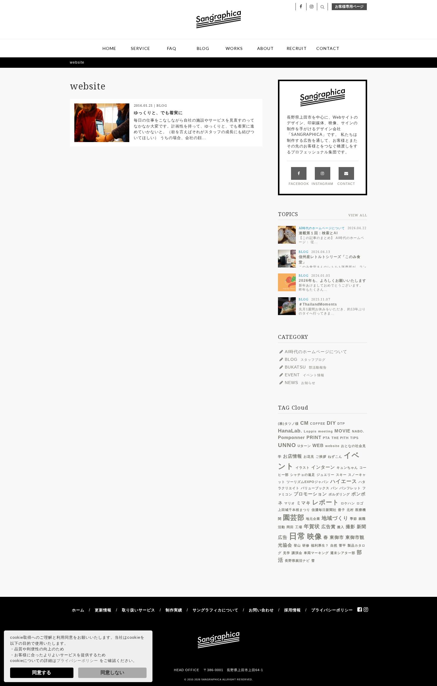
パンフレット (350, 488)
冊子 (341, 510)
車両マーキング (316, 553)
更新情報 (103, 610)
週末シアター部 (342, 553)
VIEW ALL (357, 215)
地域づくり (335, 518)
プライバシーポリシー (77, 660)
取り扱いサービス (138, 610)
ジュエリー (325, 474)
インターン (323, 467)
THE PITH (340, 438)
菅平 (342, 545)
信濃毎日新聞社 (324, 510)
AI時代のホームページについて (316, 351)
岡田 (290, 527)
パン (334, 488)
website (332, 446)
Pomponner (291, 437)
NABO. (358, 431)
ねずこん (335, 456)
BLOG (203, 48)
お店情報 (292, 456)
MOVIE (342, 431)
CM (304, 423)
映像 (314, 536)
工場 (298, 527)
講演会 (297, 553)
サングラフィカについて (215, 610)
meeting (325, 431)
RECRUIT (297, 48)
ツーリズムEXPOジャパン (308, 482)
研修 (305, 545)
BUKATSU (306, 367)
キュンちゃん (347, 467)
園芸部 (293, 517)
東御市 (337, 537)
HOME (109, 48)
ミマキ (303, 503)
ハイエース (343, 481)
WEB (318, 445)
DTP (341, 423)
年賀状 (312, 526)
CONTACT (327, 48)
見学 (286, 553)
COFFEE (317, 423)
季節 (353, 518)
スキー (341, 474)
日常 (297, 536)
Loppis (310, 431)
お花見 (309, 456)
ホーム (78, 610)
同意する (41, 672)
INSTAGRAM (322, 183)
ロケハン (348, 503)
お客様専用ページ (349, 6)
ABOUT (265, 48)
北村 (350, 510)
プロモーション (310, 494)
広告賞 (328, 526)
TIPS (354, 438)
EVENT (304, 374)
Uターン (304, 446)
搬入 (340, 527)
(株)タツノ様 (288, 423)
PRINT (313, 437)
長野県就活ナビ (297, 560)
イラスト (302, 467)
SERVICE (140, 48)
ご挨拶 (321, 456)
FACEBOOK (299, 183)
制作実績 (174, 610)
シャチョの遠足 (302, 474)
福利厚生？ (320, 545)
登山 (297, 545)
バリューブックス (315, 488)
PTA (326, 438)
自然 (333, 545)
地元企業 (313, 518)
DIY (331, 423)
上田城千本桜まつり (294, 510)
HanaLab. (290, 431)
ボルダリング (339, 494)
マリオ (289, 503)
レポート (325, 502)
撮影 (350, 526)
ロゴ (360, 503)
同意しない (112, 672)
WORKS (234, 48)
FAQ (171, 48)
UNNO (287, 445)
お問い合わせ (261, 610)
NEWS (300, 382)
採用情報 (292, 610)
